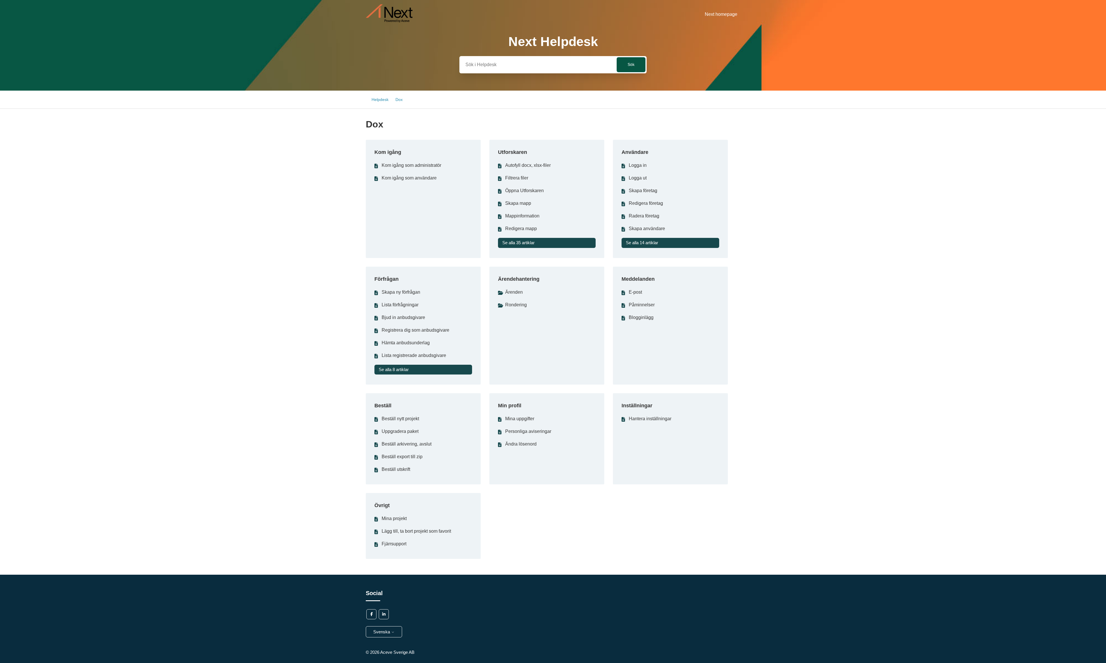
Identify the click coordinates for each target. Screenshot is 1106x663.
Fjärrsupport (394, 543)
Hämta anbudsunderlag (406, 342)
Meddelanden (638, 279)
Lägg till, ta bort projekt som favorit (416, 531)
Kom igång (387, 152)
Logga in (638, 165)
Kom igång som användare (409, 177)
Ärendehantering (518, 279)
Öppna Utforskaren (524, 190)
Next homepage (721, 14)
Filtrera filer (516, 177)
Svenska (382, 631)
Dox (399, 99)
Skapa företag (643, 190)
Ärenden (514, 292)
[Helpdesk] (389, 20)
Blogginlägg (641, 317)
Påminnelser (642, 304)
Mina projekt (394, 518)
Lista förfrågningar (400, 304)
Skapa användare (647, 228)
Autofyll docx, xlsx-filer (528, 165)
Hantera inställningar (650, 418)
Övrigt (382, 505)
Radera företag (644, 215)
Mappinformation (522, 215)
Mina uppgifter (519, 418)
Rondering (516, 304)
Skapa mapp (518, 203)
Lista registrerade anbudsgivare (414, 355)
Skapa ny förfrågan (401, 292)
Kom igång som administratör (411, 165)
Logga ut (638, 177)
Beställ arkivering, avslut (406, 444)
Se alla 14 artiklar (642, 242)
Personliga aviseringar (528, 431)
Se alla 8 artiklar (394, 369)
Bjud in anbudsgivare (403, 317)
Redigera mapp (521, 228)
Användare (635, 152)
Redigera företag (646, 203)
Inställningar (637, 405)
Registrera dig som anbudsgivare (415, 330)
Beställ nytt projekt (400, 418)
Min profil (509, 405)
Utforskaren (512, 152)
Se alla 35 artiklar (518, 242)
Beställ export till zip (402, 456)
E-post (635, 292)
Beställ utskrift (396, 469)
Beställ (382, 405)
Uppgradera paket (400, 431)
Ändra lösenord (521, 444)
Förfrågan (386, 279)
